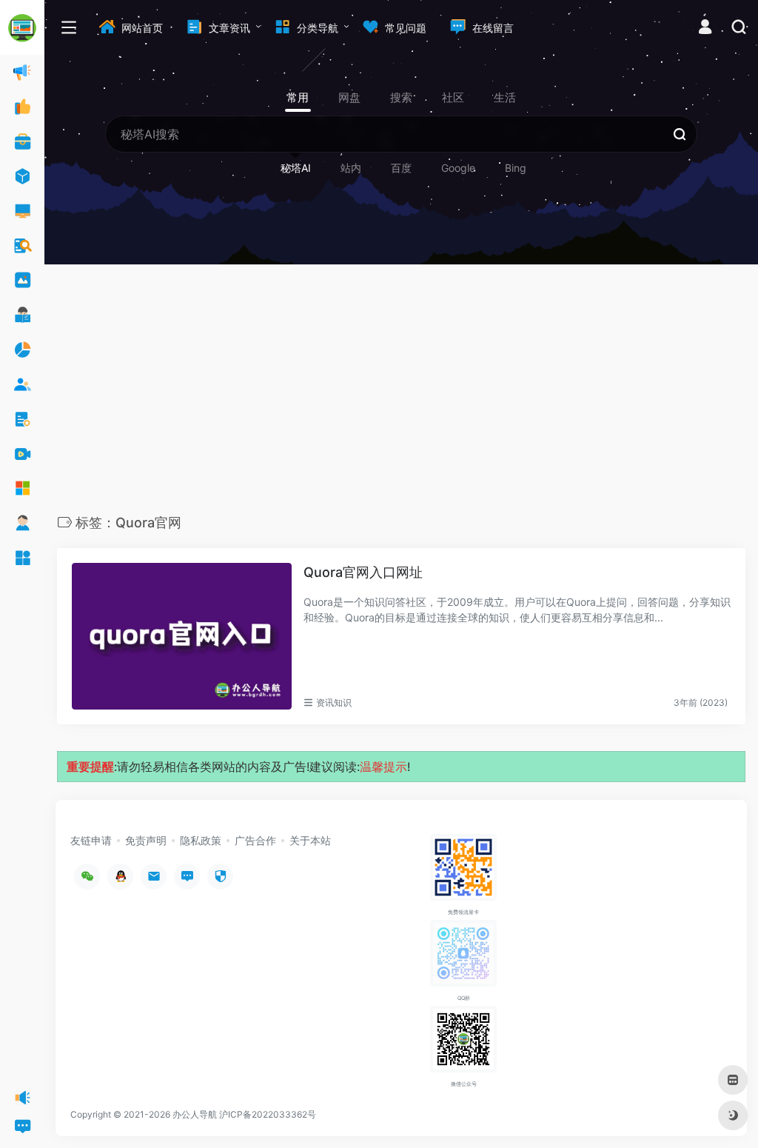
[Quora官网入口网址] (182, 636)
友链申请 (91, 840)
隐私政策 (200, 840)
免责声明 (146, 840)
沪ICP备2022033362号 (267, 1114)
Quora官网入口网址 (363, 572)
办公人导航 (194, 1114)
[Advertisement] (401, 393)
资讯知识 (334, 702)
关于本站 (310, 840)
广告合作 (255, 840)
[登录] (705, 28)
